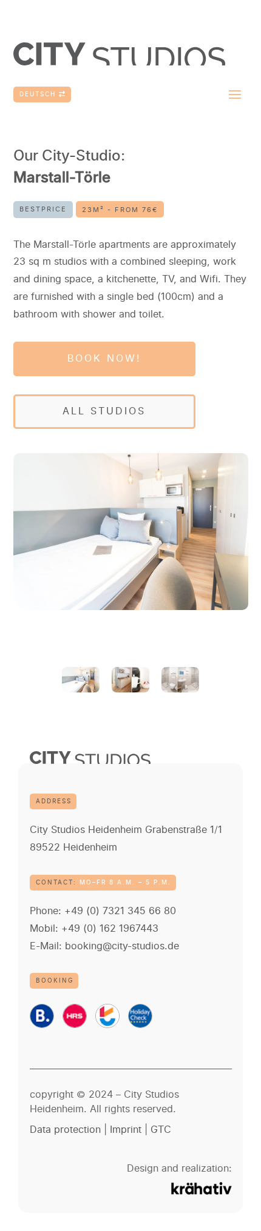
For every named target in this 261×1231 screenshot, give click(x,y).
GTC (161, 1130)
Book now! (104, 358)
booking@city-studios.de (122, 946)
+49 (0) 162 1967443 (109, 929)
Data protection (65, 1130)
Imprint (125, 1130)
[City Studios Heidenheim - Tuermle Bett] (130, 531)
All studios (104, 411)
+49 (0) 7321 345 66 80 (120, 911)
